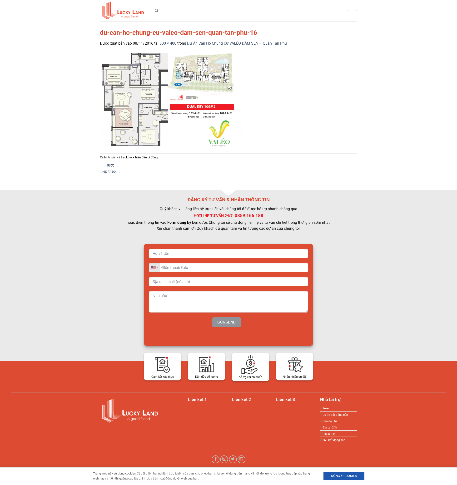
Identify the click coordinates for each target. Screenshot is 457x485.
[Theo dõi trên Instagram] (224, 459)
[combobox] (154, 267)
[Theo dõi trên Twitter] (233, 459)
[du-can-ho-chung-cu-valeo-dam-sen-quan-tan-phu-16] (171, 99)
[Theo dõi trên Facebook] (215, 459)
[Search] (156, 10)
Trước (107, 165)
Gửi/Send (226, 322)
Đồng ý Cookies (344, 476)
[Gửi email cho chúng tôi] (241, 459)
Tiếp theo (110, 171)
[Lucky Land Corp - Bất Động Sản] (124, 10)
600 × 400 (167, 43)
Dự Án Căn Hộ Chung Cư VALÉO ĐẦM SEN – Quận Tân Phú (237, 43)
